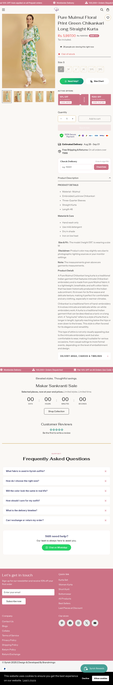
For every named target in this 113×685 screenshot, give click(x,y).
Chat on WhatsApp (58, 547)
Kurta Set (63, 579)
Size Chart (99, 81)
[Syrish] (56, 10)
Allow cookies (100, 678)
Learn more (29, 680)
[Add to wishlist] (108, 17)
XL (83, 69)
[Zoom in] (49, 20)
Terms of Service (10, 635)
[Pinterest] (62, 623)
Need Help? (73, 81)
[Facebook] (70, 623)
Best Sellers (64, 603)
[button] (108, 9)
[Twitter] (86, 623)
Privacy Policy (9, 640)
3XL (100, 69)
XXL (92, 69)
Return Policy (9, 649)
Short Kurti (64, 589)
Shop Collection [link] (56, 411)
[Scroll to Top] (107, 670)
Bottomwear (65, 594)
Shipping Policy (10, 644)
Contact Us (8, 621)
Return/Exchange (11, 654)
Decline (85, 678)
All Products (65, 598)
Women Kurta (66, 584)
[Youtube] (95, 623)
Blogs (5, 626)
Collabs (6, 630)
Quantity (62, 112)
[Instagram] (78, 623)
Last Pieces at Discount (70, 608)
